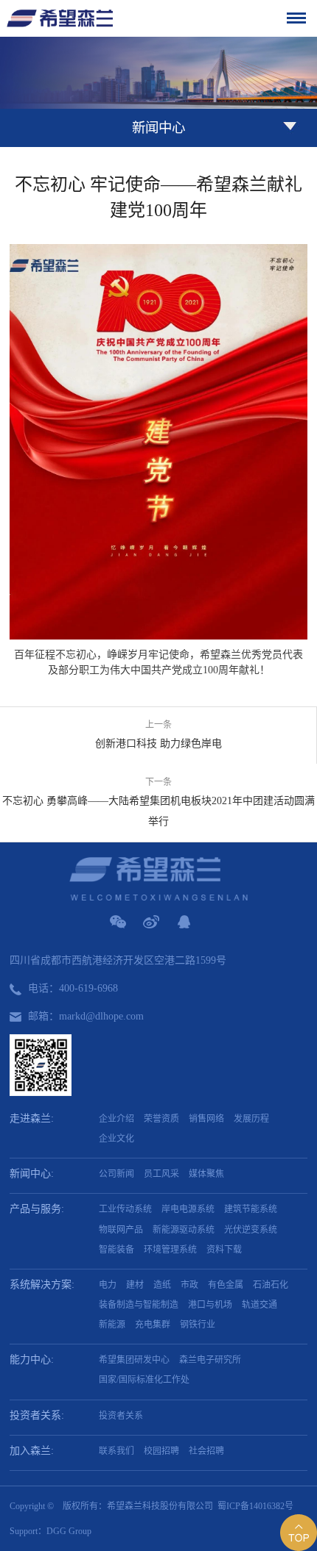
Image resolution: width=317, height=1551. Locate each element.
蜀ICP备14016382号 (255, 1506)
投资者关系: (37, 1415)
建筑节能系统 (250, 1209)
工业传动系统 (125, 1209)
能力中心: (32, 1359)
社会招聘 (206, 1451)
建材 (135, 1285)
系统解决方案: (42, 1284)
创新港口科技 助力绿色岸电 (158, 743)
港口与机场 (210, 1305)
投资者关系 (121, 1416)
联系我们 (116, 1451)
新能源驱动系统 (184, 1230)
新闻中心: (32, 1173)
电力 (107, 1285)
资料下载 (224, 1249)
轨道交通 (259, 1305)
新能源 (112, 1324)
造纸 (162, 1285)
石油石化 (270, 1285)
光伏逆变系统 (250, 1230)
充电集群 (152, 1324)
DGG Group (68, 1531)
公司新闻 (116, 1174)
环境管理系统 (170, 1249)
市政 (189, 1285)
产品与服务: (37, 1208)
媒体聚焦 (206, 1174)
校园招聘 (161, 1451)
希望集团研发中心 (134, 1360)
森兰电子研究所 (210, 1360)
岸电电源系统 (188, 1209)
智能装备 (116, 1249)
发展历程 (251, 1119)
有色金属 (225, 1285)
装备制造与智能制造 (138, 1305)
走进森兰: (32, 1118)
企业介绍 (116, 1119)
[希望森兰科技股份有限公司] (60, 18)
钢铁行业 (197, 1324)
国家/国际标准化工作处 (144, 1380)
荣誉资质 (161, 1119)
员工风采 (161, 1174)
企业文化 (116, 1138)
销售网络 (206, 1119)
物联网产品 (121, 1230)
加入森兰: (32, 1450)
